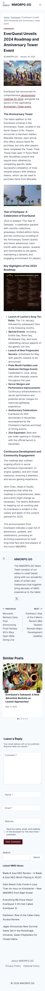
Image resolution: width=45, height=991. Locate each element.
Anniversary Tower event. (18, 106)
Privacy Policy (13, 966)
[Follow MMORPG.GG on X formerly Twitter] (16, 598)
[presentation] (22, 676)
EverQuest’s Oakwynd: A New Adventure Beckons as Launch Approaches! (22, 698)
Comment (11, 755)
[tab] (17, 718)
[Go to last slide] (6, 690)
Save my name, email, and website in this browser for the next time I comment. (23, 832)
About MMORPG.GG (23, 960)
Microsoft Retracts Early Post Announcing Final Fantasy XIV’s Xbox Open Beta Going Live (10, 624)
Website (9, 821)
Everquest (9, 29)
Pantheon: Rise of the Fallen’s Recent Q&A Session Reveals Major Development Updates (34, 622)
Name (9, 794)
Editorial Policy (32, 966)
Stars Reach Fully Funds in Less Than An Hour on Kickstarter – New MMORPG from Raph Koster (22, 888)
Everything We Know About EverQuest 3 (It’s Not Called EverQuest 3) (18, 904)
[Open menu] (40, 4)
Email (8, 808)
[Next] (38, 690)
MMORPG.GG (12, 56)
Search (6, 852)
